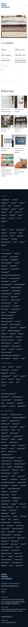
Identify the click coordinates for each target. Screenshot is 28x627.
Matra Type (20, 599)
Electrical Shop (20, 60)
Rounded (3, 111)
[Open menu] (26, 5)
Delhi (15, 169)
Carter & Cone (15, 603)
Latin (22, 50)
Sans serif (18, 55)
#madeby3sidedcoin (6, 616)
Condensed (17, 150)
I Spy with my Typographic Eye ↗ (10, 586)
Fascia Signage (6, 55)
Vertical (16, 173)
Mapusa (19, 148)
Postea (8, 601)
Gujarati (9, 170)
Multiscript (7, 171)
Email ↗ (3, 591)
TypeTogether (14, 601)
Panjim (5, 148)
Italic (21, 150)
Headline (8, 603)
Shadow (3, 175)
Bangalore (4, 109)
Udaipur (3, 167)
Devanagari (4, 170)
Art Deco (16, 171)
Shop (24, 62)
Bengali (17, 50)
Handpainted (5, 60)
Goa (2, 148)
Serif (24, 55)
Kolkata (4, 50)
